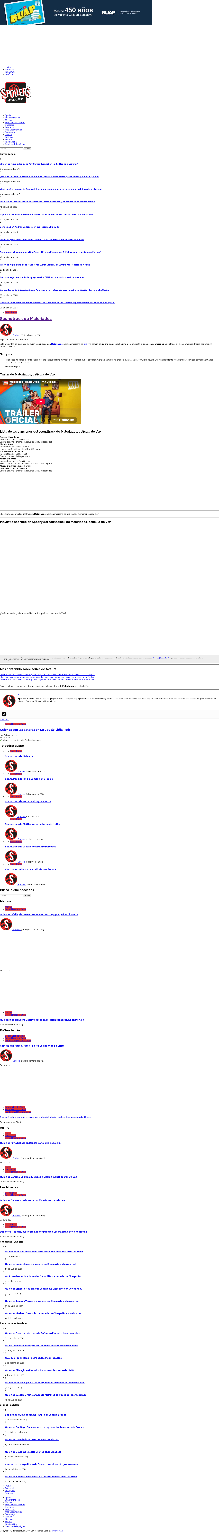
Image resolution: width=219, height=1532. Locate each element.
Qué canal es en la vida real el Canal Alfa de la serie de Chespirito (43, 1276)
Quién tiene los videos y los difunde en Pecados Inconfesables (41, 1345)
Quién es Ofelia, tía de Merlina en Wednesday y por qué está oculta (39, 914)
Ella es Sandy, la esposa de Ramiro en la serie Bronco (35, 1414)
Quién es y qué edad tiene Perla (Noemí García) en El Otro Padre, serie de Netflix (42, 239)
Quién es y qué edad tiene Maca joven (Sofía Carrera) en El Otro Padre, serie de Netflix (45, 265)
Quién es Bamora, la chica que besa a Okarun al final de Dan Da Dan (38, 1176)
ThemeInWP (57, 1531)
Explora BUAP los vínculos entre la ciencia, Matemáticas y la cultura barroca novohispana (46, 214)
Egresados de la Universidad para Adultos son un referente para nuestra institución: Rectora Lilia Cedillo (55, 290)
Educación (10, 127)
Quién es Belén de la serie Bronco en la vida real (33, 1451)
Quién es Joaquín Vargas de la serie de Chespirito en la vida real (42, 1301)
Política (8, 139)
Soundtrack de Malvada (19, 756)
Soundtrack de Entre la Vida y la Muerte (28, 801)
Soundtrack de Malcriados (26, 318)
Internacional (11, 142)
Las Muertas (11, 1193)
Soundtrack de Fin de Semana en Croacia (29, 778)
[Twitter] (4, 714)
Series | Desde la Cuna (15, 724)
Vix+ (86, 344)
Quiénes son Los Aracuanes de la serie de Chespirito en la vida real (44, 1251)
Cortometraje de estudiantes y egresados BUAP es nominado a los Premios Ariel (42, 277)
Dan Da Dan (10, 1135)
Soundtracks (11, 312)
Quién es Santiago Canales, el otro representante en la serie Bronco (44, 1427)
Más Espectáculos (13, 130)
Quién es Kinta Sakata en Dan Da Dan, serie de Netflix (30, 1142)
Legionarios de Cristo (15, 1036)
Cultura (8, 134)
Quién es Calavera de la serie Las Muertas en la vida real (33, 1200)
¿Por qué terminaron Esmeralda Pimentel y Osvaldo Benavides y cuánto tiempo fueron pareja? (49, 176)
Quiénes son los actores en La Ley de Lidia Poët (35, 730)
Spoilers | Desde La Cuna (162, 658)
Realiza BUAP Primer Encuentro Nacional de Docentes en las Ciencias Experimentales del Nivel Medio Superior (57, 302)
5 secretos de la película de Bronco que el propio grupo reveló (41, 1464)
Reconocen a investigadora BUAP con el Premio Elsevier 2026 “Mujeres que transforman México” (50, 252)
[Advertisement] (109, 45)
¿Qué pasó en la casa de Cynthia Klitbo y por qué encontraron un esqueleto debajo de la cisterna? (51, 189)
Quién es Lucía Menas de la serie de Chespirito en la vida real (40, 1264)
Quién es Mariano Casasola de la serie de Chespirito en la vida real (43, 1313)
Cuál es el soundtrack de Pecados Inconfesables (33, 1357)
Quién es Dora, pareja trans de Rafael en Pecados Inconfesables (42, 1333)
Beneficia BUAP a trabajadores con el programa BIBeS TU (30, 227)
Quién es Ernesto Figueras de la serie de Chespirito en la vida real (43, 1288)
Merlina (8, 120)
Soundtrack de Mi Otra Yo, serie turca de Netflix (32, 824)
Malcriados (57, 344)
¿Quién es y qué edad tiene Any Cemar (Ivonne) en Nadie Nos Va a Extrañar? (39, 164)
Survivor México (12, 118)
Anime (8, 1133)
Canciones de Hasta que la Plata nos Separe (30, 869)
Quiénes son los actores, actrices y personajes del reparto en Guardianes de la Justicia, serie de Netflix (47, 674)
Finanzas (9, 137)
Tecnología (10, 132)
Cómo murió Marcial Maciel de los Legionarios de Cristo (32, 1045)
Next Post (4, 719)
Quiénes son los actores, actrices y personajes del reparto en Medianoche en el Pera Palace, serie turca (48, 679)
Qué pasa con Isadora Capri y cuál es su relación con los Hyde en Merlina (42, 1019)
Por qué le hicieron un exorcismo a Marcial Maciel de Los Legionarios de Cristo (45, 1117)
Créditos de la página (15, 144)
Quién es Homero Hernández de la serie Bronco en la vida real (41, 1476)
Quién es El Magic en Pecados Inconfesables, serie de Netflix (40, 1370)
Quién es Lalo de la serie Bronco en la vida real (32, 1439)
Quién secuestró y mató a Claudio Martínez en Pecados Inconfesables (45, 1394)
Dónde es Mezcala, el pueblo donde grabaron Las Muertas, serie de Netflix (43, 1231)
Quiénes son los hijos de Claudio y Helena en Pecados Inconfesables (45, 1382)
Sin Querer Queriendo (15, 122)
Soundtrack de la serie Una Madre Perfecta (30, 846)
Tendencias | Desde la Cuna (18, 1040)
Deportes (9, 125)
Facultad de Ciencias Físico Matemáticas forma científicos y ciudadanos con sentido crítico (47, 202)
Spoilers (9, 115)
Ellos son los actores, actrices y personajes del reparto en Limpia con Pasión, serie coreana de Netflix (47, 677)
